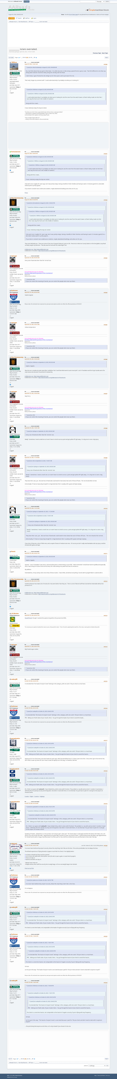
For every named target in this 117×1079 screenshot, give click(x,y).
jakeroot (14, 843)
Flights (31, 796)
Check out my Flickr (29, 868)
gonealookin (15, 738)
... (22, 57)
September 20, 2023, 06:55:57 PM (32, 615)
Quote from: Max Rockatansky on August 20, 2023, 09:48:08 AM (42, 67)
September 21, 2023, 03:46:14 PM (32, 646)
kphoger (14, 256)
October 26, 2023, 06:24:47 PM (31, 740)
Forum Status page (73, 14)
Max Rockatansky (17, 198)
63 (31, 57)
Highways (42, 796)
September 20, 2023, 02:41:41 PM (32, 581)
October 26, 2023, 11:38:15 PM (31, 909)
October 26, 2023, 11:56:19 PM (31, 982)
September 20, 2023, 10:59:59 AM (32, 393)
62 (29, 57)
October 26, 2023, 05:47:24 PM (31, 708)
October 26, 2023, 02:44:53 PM (31, 681)
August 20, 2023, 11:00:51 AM (31, 64)
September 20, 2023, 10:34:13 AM (32, 324)
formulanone (15, 152)
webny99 (14, 679)
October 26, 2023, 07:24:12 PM (31, 770)
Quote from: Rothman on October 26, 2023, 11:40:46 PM (40, 985)
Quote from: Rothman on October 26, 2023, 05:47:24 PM (40, 743)
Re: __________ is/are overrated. (32, 62)
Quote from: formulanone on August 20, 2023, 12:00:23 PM (41, 203)
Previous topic (97, 53)
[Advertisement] (58, 36)
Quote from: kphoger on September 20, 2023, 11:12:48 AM (40, 511)
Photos (26, 193)
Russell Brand (28, 618)
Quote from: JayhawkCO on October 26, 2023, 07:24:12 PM (40, 806)
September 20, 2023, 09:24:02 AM (32, 257)
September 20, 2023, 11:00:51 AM (32, 428)
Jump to (86, 1065)
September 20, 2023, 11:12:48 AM (32, 457)
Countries (36, 796)
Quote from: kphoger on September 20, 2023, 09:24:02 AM (40, 431)
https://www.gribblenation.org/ (41, 249)
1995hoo (14, 62)
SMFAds (8, 1077)
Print (106, 57)
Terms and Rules (101, 1075)
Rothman (14, 290)
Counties (27, 796)
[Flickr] (10, 868)
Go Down (11, 57)
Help (95, 1075)
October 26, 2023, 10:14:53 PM (31, 876)
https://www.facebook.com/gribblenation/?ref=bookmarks (52, 250)
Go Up (10, 1059)
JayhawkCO (15, 769)
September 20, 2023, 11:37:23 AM (32, 508)
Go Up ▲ (108, 1075)
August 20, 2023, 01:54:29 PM (31, 199)
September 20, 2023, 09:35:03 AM (32, 292)
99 (34, 57)
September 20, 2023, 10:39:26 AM (32, 359)
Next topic (105, 53)
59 (23, 57)
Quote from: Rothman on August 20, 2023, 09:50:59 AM (40, 89)
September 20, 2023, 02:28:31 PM (32, 553)
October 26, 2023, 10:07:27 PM (31, 845)
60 (25, 57)
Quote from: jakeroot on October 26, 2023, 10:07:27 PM (40, 880)
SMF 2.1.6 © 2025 (11, 1075)
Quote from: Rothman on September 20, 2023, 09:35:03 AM (41, 362)
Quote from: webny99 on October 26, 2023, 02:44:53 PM (40, 711)
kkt (12, 426)
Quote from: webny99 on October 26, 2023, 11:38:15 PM (40, 942)
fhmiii (13, 551)
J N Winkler (15, 613)
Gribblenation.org (29, 249)
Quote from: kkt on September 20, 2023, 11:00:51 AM (39, 461)
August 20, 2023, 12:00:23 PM (31, 153)
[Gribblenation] (10, 225)
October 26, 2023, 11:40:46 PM (31, 936)
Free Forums (14, 1077)
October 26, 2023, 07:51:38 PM (31, 803)
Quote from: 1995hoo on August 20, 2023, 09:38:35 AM (41, 93)
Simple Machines (18, 1075)
